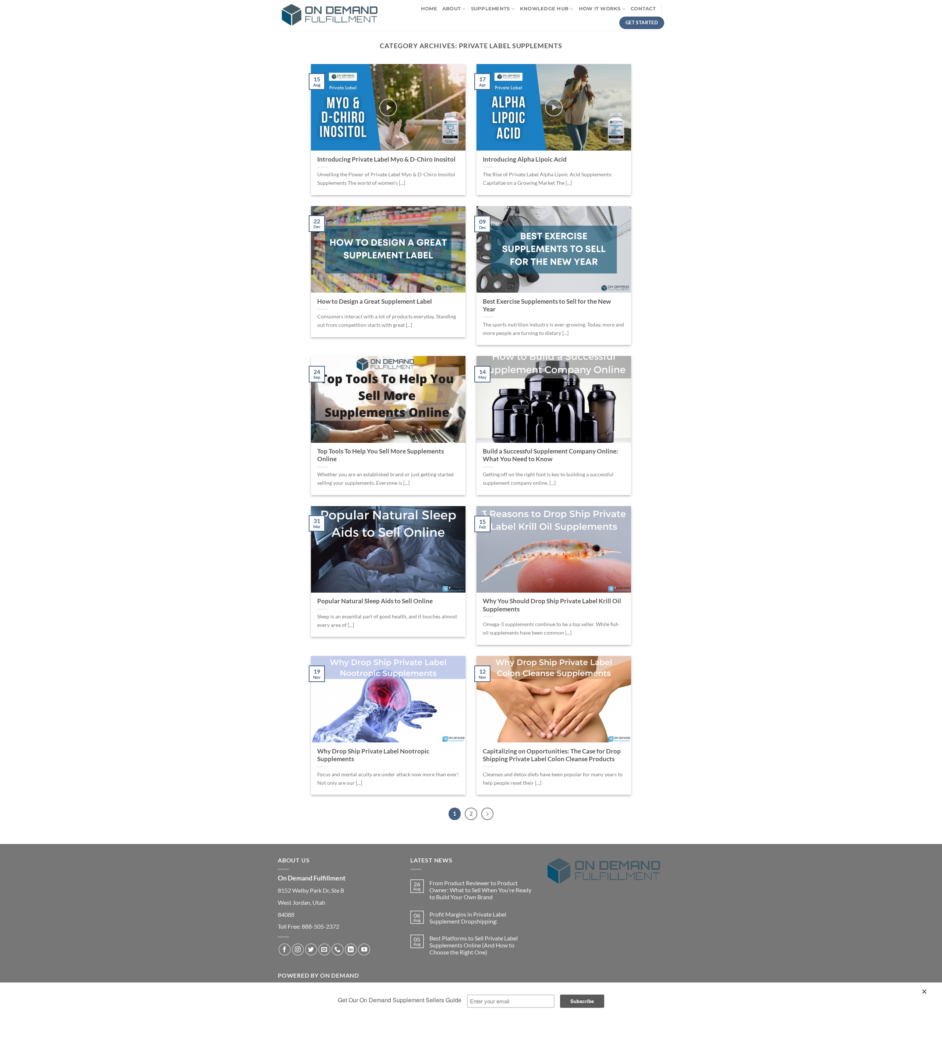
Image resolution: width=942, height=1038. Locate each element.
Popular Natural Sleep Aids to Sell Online (375, 601)
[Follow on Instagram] (298, 949)
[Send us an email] (324, 949)
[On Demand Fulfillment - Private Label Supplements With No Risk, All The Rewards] (329, 15)
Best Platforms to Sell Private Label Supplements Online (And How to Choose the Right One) (473, 945)
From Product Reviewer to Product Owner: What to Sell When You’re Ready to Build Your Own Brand (480, 889)
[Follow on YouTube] (364, 949)
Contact (643, 8)
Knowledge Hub (544, 8)
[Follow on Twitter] (311, 949)
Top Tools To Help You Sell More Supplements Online (380, 455)
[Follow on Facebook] (285, 949)
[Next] (487, 814)
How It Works (600, 8)
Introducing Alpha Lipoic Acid (525, 159)
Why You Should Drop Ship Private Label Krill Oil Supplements (552, 605)
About (451, 8)
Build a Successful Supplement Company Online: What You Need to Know (550, 455)
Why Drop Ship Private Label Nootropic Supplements (373, 755)
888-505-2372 (320, 926)
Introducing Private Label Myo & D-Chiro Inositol (386, 159)
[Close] (925, 993)
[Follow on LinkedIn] (351, 949)
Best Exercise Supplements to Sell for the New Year (547, 305)
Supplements (490, 8)
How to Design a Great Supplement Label (374, 301)
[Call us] (338, 949)
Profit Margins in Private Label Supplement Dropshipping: (467, 918)
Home (429, 8)
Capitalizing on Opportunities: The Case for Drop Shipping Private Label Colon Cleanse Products (552, 755)
